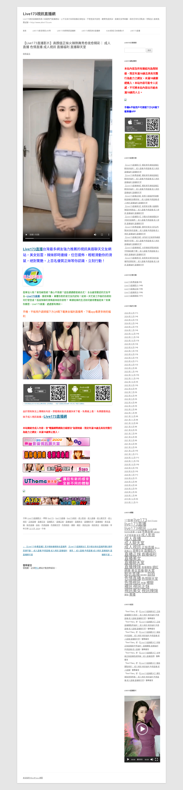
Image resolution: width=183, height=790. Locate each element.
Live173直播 (135, 31)
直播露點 (147, 567)
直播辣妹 (99, 521)
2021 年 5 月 (129, 440)
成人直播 (91, 518)
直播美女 (78, 521)
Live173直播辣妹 (131, 295)
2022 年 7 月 (129, 392)
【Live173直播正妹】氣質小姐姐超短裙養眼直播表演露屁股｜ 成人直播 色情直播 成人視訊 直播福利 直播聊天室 (141, 199)
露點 (126, 594)
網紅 (155, 567)
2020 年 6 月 (129, 478)
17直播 (128, 520)
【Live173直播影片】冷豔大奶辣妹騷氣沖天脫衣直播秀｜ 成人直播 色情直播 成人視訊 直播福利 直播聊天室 (141, 220)
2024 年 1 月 (129, 330)
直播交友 (41, 521)
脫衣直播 (30, 525)
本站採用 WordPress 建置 (33, 778)
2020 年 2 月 (129, 492)
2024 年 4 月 (129, 320)
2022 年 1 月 (129, 412)
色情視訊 (65, 525)
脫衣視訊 (143, 575)
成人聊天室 (101, 518)
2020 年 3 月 (129, 488)
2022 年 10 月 (129, 382)
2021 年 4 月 (129, 443)
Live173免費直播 (131, 282)
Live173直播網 (55, 416)
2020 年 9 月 (129, 468)
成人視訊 (132, 547)
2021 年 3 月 (129, 447)
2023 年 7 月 (129, 351)
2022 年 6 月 (129, 395)
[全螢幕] (156, 759)
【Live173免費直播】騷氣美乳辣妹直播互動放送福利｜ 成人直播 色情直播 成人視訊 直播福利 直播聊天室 (141, 178)
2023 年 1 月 (129, 371)
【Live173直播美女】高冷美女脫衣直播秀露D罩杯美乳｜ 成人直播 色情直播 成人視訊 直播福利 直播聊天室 (90, 550)
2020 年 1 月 (129, 495)
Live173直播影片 (34, 518)
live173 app (152, 520)
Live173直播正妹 (131, 289)
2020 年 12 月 (129, 457)
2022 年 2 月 (129, 409)
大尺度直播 (130, 535)
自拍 (38, 525)
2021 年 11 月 (129, 419)
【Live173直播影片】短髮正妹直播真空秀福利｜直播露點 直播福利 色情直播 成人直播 (142, 646)
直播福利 (69, 521)
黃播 (132, 594)
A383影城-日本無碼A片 (115, 31)
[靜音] (151, 759)
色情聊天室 (55, 525)
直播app (128, 550)
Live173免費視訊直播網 (66, 31)
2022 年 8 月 (129, 388)
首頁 (24, 31)
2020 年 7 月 (129, 474)
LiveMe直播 (152, 529)
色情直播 (45, 525)
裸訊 (78, 525)
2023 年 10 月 (129, 340)
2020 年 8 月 (129, 471)
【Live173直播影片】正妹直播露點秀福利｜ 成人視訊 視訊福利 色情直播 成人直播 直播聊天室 (142, 625)
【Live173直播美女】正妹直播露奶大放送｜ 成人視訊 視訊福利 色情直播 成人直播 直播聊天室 (142, 615)
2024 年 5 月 (129, 316)
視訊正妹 (86, 525)
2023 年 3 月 (129, 364)
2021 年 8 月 (129, 430)
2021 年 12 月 (129, 416)
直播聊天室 (89, 521)
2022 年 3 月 (129, 406)
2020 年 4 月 (129, 485)
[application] (142, 729)
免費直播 (147, 532)
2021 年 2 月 (129, 450)
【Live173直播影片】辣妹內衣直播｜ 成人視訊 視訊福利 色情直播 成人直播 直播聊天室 (142, 635)
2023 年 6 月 (129, 354)
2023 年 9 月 (129, 344)
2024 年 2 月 (129, 326)
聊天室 (149, 570)
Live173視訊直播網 (39, 13)
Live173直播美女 (131, 292)
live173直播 (60, 518)
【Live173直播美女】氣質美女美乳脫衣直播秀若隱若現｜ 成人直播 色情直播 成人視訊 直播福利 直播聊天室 (141, 261)
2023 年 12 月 (129, 333)
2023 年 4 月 (129, 361)
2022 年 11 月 (129, 378)
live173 (51, 518)
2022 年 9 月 (129, 385)
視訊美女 (95, 525)
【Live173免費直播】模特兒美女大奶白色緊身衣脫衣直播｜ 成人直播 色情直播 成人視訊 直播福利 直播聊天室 (141, 230)
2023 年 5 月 (129, 357)
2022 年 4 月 (129, 402)
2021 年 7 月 (129, 433)
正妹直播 (32, 521)
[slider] (140, 759)
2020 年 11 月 (129, 461)
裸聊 (73, 525)
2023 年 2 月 (129, 368)
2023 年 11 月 (129, 337)
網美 (127, 570)
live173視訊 (71, 518)
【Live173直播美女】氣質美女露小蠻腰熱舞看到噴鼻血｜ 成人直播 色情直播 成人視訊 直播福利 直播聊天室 (141, 209)
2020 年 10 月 (129, 464)
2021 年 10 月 (129, 423)
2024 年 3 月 (129, 323)
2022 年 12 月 (129, 375)
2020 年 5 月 (129, 481)
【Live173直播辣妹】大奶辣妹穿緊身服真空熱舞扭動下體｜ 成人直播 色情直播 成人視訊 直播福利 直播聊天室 (141, 251)
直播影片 (50, 521)
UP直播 (138, 532)
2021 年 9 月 (129, 426)
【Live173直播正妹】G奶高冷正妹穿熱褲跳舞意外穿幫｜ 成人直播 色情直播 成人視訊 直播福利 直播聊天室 (142, 240)
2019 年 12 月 (129, 499)
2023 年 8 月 (129, 347)
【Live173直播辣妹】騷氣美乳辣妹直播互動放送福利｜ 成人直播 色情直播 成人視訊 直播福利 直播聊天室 (141, 189)
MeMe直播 (129, 531)
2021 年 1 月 (129, 454)
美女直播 (137, 570)
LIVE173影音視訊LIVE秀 (42, 31)
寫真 (138, 535)
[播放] (128, 759)
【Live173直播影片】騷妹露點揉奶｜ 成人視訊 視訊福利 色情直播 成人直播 (142, 666)
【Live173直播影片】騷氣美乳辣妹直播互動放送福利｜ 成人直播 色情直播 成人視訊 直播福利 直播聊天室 (141, 168)
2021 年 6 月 (129, 437)
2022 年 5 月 (129, 399)
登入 (37, 568)
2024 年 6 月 (129, 313)
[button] (142, 729)
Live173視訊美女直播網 (91, 31)
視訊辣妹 (104, 525)
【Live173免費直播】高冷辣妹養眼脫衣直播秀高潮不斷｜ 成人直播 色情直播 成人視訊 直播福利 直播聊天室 (45, 550)
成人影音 (82, 518)
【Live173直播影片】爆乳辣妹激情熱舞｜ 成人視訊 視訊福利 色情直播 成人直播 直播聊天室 (142, 677)
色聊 (143, 583)
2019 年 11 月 (129, 502)
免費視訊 (156, 532)
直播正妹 (60, 521)
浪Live (157, 548)
